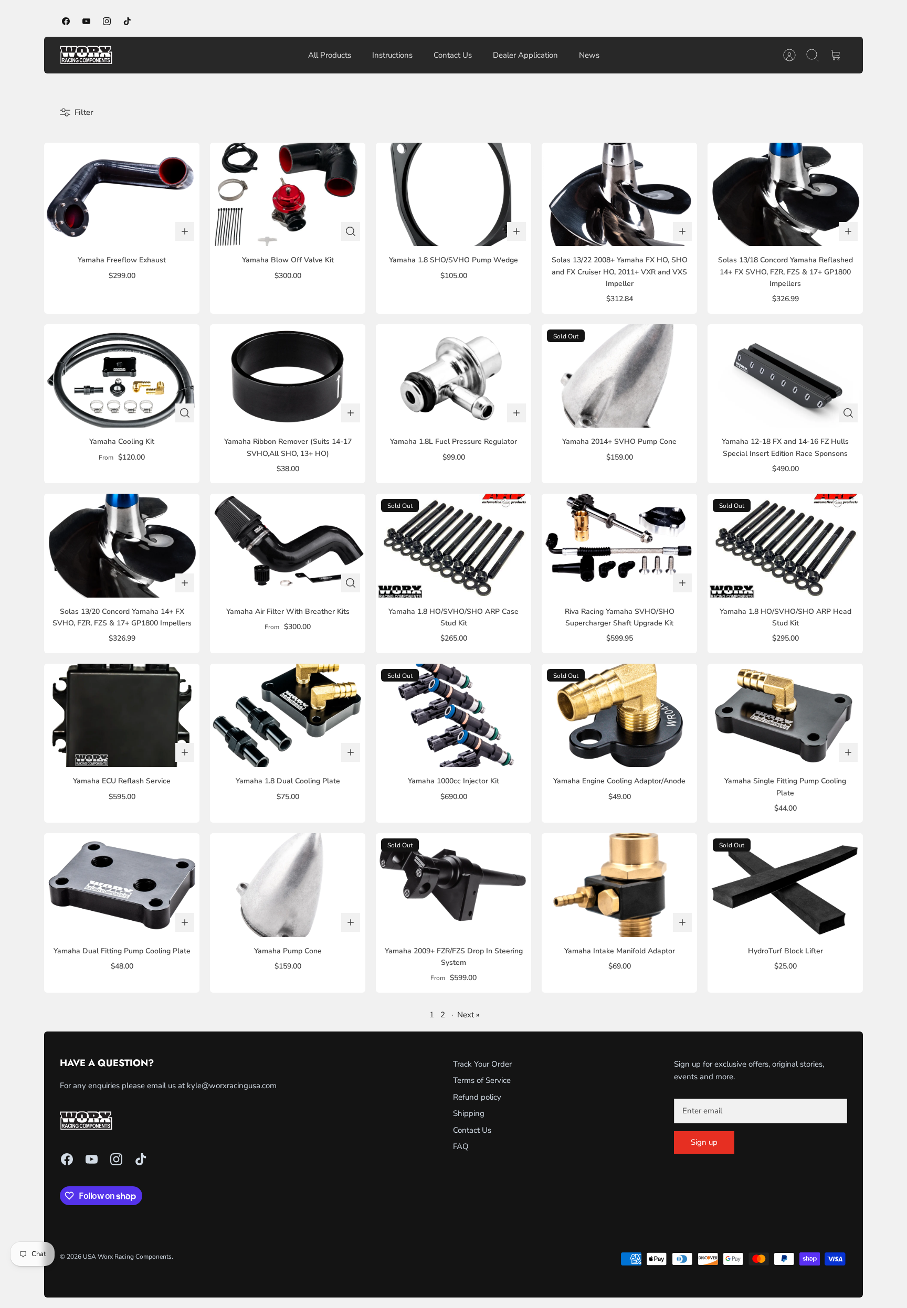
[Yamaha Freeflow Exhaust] (121, 194)
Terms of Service (482, 1080)
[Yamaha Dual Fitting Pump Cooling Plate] (121, 885)
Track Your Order (482, 1064)
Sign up (704, 1142)
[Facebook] (66, 21)
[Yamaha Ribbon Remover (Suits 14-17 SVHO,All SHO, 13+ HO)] (287, 376)
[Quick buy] (350, 231)
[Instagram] (107, 21)
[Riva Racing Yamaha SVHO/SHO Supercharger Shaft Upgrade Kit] (619, 545)
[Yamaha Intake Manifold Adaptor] (619, 885)
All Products (329, 55)
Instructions (392, 55)
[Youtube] (86, 21)
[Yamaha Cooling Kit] (121, 376)
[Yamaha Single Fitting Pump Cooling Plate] (785, 715)
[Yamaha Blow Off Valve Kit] (287, 194)
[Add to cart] (184, 231)
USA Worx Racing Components (127, 1256)
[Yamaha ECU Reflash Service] (121, 715)
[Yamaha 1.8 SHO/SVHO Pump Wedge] (453, 194)
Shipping (468, 1113)
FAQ (461, 1146)
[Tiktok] (127, 21)
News (589, 55)
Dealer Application (525, 55)
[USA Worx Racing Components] (86, 55)
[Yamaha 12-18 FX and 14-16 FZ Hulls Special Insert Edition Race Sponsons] (785, 376)
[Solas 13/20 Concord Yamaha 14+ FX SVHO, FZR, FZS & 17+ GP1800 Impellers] (121, 545)
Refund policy (477, 1097)
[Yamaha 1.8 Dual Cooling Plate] (287, 715)
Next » (468, 1014)
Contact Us (453, 55)
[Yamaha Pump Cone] (287, 885)
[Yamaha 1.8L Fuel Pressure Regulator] (453, 376)
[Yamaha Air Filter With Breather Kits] (287, 545)
